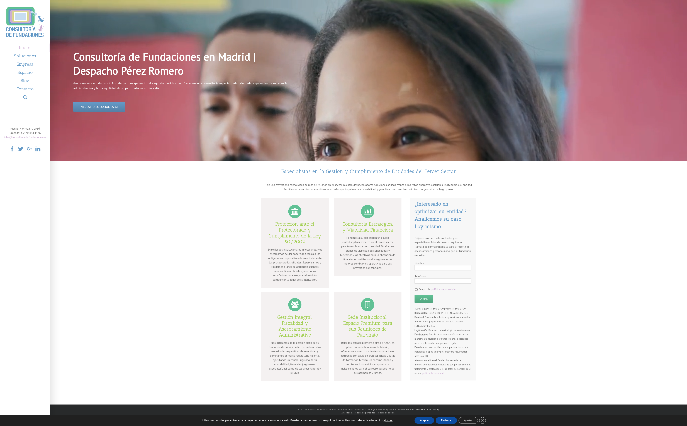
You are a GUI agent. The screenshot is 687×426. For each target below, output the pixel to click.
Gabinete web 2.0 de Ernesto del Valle (419, 409)
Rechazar (446, 420)
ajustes (388, 420)
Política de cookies (386, 412)
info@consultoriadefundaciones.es (25, 137)
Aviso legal (347, 412)
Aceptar (424, 420)
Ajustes (468, 420)
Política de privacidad (364, 412)
